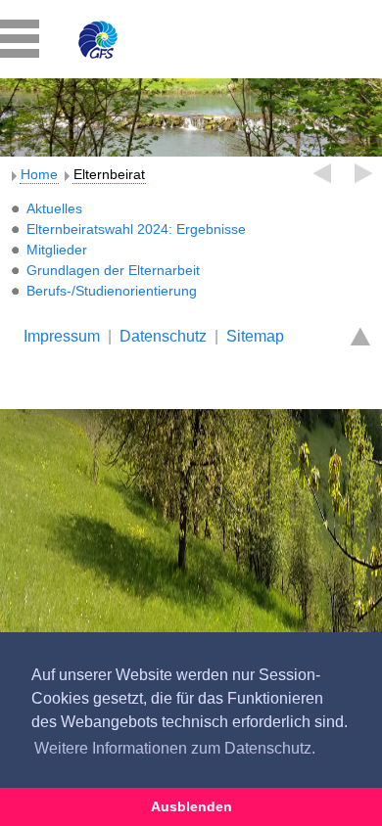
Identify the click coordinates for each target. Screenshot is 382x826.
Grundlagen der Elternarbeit (113, 270)
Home (39, 174)
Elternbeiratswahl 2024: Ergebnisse (136, 229)
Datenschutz (163, 336)
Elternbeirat (109, 174)
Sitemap (255, 336)
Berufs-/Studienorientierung (111, 290)
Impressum (62, 336)
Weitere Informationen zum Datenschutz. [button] (174, 748)
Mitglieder (56, 249)
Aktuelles (54, 208)
